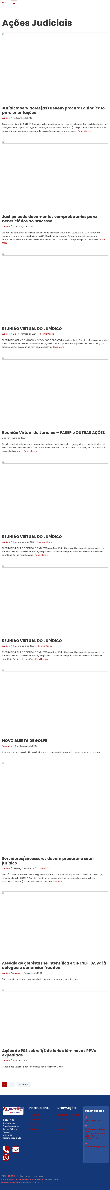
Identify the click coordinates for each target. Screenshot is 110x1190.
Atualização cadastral (68, 1114)
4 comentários (44, 646)
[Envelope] (15, 1149)
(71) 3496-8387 (92, 1120)
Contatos (61, 1129)
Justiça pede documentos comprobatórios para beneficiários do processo (49, 219)
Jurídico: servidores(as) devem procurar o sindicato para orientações (53, 110)
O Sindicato (34, 1114)
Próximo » (24, 1084)
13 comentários (44, 868)
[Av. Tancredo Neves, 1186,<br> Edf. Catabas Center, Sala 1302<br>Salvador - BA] (86, 1126)
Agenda (33, 1124)
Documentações (65, 1119)
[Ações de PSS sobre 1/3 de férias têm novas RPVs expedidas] (55, 1017)
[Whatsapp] (6, 1157)
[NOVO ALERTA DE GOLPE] (55, 702)
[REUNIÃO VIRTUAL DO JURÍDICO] (55, 288)
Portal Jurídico (36, 1119)
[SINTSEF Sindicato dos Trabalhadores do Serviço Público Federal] (4, 2)
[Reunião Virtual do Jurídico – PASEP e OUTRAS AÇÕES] (55, 392)
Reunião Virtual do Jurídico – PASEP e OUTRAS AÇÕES (53, 432)
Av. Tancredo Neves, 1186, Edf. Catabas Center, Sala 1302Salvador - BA (95, 1133)
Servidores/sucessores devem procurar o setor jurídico (48, 861)
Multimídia (62, 1124)
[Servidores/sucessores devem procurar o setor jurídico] (55, 808)
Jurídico (6, 118)
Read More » (84, 131)
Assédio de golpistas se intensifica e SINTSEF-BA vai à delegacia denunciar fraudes (54, 965)
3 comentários (47, 334)
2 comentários (44, 542)
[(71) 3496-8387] (86, 1117)
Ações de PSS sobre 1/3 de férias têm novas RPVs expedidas (49, 1053)
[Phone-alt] (6, 1149)
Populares (7, 746)
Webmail (33, 1129)
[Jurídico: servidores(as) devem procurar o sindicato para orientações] (55, 67)
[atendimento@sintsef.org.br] (86, 1143)
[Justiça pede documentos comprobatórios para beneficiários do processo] (55, 176)
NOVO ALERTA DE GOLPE (24, 740)
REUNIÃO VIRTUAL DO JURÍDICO (32, 328)
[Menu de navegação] (14, 3)
